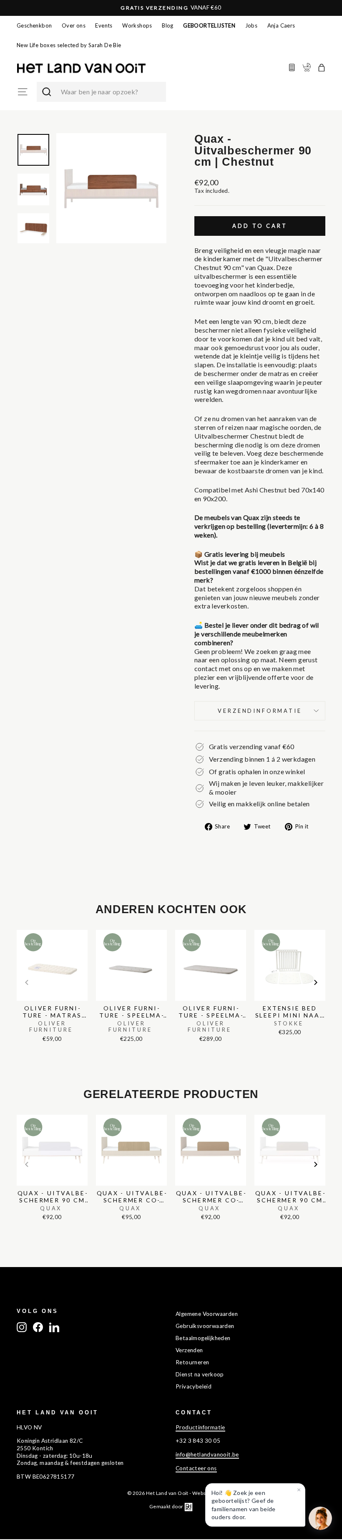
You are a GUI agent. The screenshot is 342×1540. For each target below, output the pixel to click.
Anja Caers (281, 25)
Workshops (137, 25)
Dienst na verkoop (200, 1374)
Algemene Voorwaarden (207, 1313)
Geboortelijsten (209, 25)
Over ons (74, 25)
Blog (168, 25)
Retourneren (192, 1362)
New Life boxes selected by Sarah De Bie (69, 45)
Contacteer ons (196, 1468)
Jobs (251, 25)
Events (103, 25)
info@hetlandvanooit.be (207, 1454)
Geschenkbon (34, 25)
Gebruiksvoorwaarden (205, 1326)
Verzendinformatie (260, 710)
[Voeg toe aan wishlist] (19, 927)
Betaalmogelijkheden (203, 1338)
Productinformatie (200, 1427)
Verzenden (189, 1350)
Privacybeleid (193, 1386)
